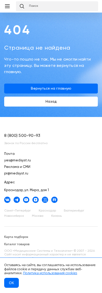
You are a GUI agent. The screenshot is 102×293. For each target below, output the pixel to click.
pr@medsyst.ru (16, 173)
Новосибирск (14, 216)
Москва (37, 216)
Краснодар (47, 210)
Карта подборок (16, 237)
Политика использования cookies (50, 273)
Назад (51, 101)
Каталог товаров (17, 244)
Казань (56, 216)
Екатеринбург (74, 210)
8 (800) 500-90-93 (22, 136)
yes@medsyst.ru (17, 160)
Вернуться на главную (51, 88)
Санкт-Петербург (17, 210)
